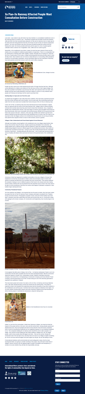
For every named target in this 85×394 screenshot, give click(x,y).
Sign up (57, 384)
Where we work (44, 7)
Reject (64, 391)
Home (26, 7)
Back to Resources (9, 21)
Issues (10, 361)
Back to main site (8, 1)
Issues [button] (30, 7)
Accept (58, 391)
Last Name (57, 373)
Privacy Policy (44, 390)
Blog (12, 35)
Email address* (58, 378)
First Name (57, 368)
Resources (37, 7)
